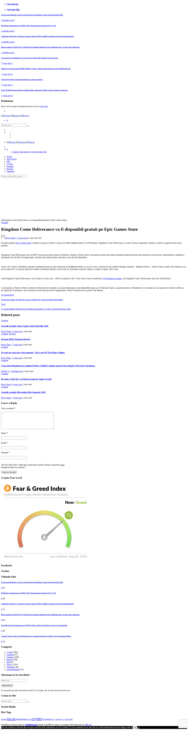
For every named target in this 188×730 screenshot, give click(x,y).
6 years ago (17, 331)
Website (5, 452)
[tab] (97, 4)
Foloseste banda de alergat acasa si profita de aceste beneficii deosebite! (32, 299)
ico (64, 719)
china (29, 719)
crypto (37, 718)
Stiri (8, 161)
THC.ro (88, 725)
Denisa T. (5, 371)
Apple (3, 719)
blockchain (21, 719)
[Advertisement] (94, 198)
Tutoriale (10, 171)
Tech (3, 304)
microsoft (69, 719)
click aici (44, 106)
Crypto (10, 164)
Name (4, 433)
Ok (135, 727)
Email (4, 443)
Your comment (8, 408)
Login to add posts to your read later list (29, 152)
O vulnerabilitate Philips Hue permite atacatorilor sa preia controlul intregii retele (36, 309)
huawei (59, 719)
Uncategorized (7, 295)
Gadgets (10, 654)
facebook (47, 719)
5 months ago (17, 371)
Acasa (9, 156)
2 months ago (7, 20)
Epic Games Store (23, 243)
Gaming (10, 166)
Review (10, 169)
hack (53, 719)
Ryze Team (10, 238)
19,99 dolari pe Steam (112, 278)
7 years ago (6, 63)
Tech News (12, 159)
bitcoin (11, 719)
